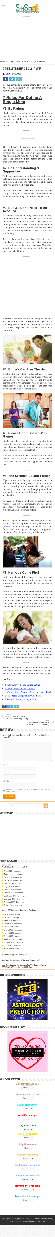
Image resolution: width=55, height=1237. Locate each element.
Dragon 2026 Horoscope (13, 927)
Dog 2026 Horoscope (12, 945)
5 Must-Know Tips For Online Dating (22, 684)
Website (6, 781)
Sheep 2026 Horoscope (13, 936)
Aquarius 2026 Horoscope (14, 902)
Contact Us (20, 1221)
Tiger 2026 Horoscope (12, 921)
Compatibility (14, 61)
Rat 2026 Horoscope (12, 914)
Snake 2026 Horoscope (13, 930)
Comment (7, 741)
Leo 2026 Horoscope (12, 883)
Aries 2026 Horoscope (12, 871)
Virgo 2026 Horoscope (12, 887)
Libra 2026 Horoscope (12, 890)
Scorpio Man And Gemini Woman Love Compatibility (17, 717)
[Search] (46, 806)
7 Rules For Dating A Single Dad (20, 699)
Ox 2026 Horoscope (11, 917)
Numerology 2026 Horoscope (16, 954)
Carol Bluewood (13, 73)
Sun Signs (6, 1219)
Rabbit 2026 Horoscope (13, 924)
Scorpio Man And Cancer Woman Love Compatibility (38, 723)
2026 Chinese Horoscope (18, 910)
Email (6, 773)
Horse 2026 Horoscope (12, 933)
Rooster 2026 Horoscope (13, 942)
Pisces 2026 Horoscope (13, 905)
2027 (38, 960)
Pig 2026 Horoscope (11, 949)
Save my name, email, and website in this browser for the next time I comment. (26, 791)
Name (6, 764)
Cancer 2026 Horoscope (13, 880)
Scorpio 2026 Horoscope (13, 893)
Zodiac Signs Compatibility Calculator (23, 695)
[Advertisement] (27, 833)
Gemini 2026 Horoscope (13, 877)
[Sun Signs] (27, 8)
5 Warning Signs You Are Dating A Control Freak (28, 692)
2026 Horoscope (13, 867)
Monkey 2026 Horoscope (13, 939)
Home (4, 61)
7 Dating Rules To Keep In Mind (20, 688)
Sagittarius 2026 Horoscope (14, 896)
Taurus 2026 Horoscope (13, 874)
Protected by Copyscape (35, 1221)
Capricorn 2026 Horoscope (14, 899)
